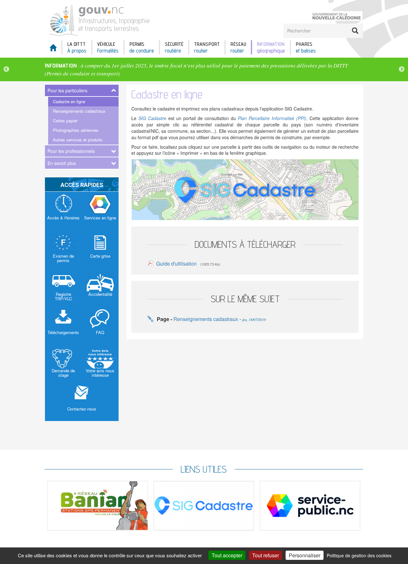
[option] (204, 69)
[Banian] (98, 506)
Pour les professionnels (71, 151)
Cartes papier (65, 121)
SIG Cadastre (152, 118)
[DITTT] (102, 19)
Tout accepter (227, 555)
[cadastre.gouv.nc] (245, 189)
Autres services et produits (78, 140)
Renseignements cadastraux (79, 111)
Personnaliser (304, 555)
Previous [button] (6, 69)
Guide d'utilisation (176, 263)
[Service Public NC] (310, 506)
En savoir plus (61, 163)
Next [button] (401, 69)
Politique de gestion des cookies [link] (359, 555)
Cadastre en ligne (69, 101)
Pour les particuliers (67, 90)
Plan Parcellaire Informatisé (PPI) (272, 118)
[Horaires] (63, 211)
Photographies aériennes (75, 130)
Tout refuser (265, 555)
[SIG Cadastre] (204, 506)
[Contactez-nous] (81, 402)
